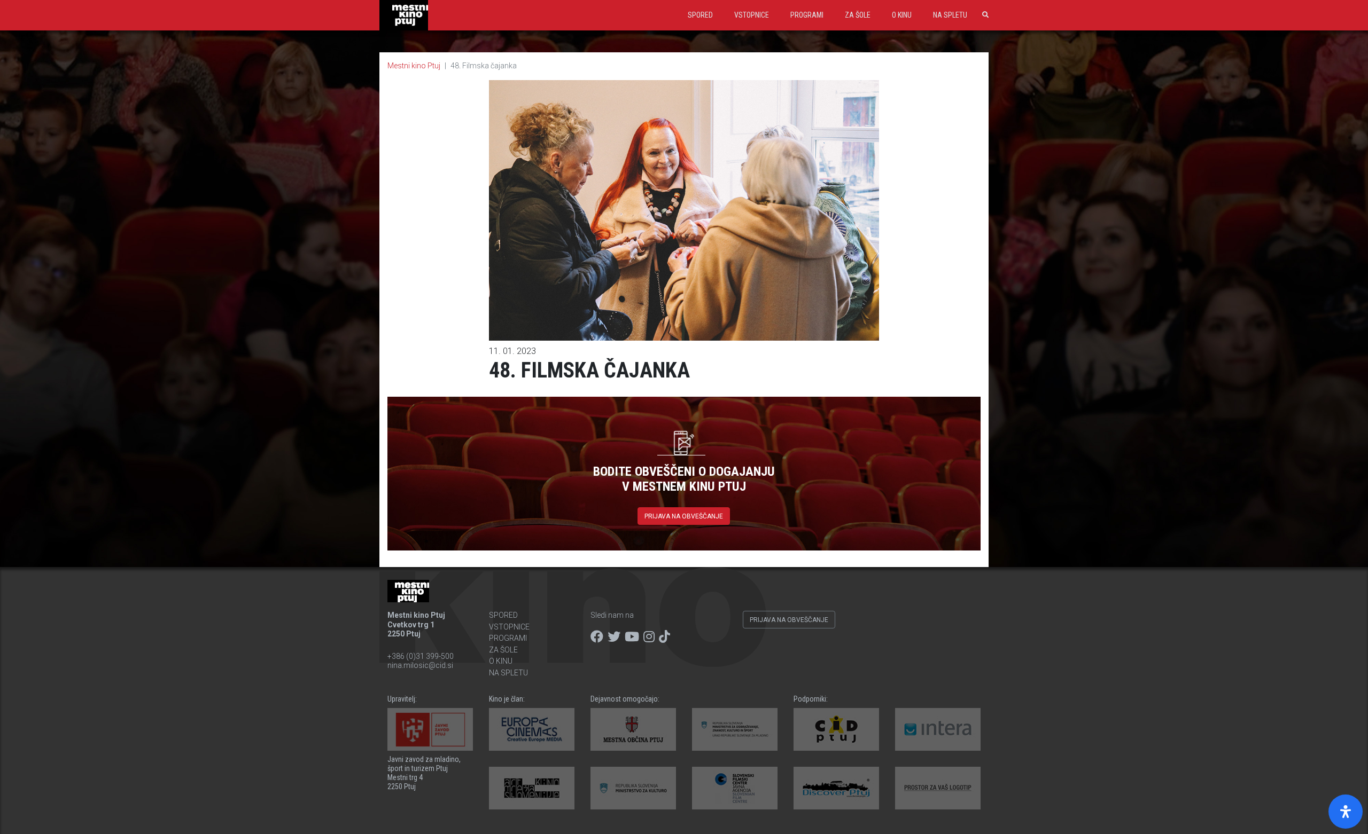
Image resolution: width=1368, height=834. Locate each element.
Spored (700, 15)
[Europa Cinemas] (531, 729)
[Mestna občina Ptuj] (633, 729)
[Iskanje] (983, 15)
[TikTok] (664, 637)
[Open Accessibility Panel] (1345, 811)
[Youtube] (632, 637)
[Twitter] (614, 637)
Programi (806, 15)
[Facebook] (596, 637)
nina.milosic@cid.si (420, 665)
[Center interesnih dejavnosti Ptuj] (836, 729)
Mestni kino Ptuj (413, 65)
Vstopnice (751, 15)
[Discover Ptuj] (836, 788)
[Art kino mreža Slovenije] (531, 788)
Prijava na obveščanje (683, 516)
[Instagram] (649, 637)
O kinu (902, 15)
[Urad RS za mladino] (735, 729)
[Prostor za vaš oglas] (938, 788)
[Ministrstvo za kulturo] (633, 788)
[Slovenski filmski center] (735, 788)
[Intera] (938, 729)
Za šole (857, 15)
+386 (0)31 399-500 (420, 656)
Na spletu (950, 15)
